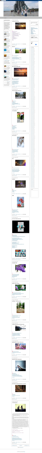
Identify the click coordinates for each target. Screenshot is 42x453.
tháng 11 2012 (32, 150)
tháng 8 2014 (32, 127)
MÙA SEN (8, 32)
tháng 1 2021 (32, 60)
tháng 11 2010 (32, 176)
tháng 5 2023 (32, 50)
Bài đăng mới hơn (14, 445)
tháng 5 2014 (32, 130)
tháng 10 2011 (32, 164)
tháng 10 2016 (32, 99)
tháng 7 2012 (32, 154)
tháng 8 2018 (32, 75)
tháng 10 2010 (32, 177)
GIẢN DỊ (13, 179)
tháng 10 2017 (32, 86)
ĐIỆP (13, 195)
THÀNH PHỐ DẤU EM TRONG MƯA (18, 324)
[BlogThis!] (23, 106)
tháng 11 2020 (32, 61)
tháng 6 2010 (32, 181)
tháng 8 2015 (32, 114)
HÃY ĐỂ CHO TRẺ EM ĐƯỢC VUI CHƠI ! (19, 383)
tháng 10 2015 (32, 112)
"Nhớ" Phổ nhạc (8, 81)
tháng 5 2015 (32, 117)
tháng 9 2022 (32, 52)
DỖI (12, 158)
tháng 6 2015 (32, 116)
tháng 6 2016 (32, 103)
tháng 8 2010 (32, 179)
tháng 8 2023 (32, 48)
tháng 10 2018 (32, 73)
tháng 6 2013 (32, 142)
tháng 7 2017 (32, 89)
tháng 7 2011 (32, 167)
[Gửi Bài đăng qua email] (21, 106)
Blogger (24, 451)
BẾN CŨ (13, 46)
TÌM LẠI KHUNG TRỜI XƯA (16, 90)
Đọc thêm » (13, 60)
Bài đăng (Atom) (21, 447)
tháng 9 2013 (32, 139)
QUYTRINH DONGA (6, 2)
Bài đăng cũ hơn (27, 445)
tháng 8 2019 (32, 65)
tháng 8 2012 (32, 153)
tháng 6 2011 (32, 168)
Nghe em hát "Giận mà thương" (8, 76)
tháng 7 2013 (32, 141)
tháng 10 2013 (32, 138)
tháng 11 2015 (32, 111)
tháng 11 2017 (32, 85)
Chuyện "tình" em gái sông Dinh (8, 44)
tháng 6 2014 (32, 129)
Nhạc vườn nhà (15, 259)
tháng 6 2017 (32, 90)
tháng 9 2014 (32, 126)
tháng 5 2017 (32, 91)
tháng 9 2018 (32, 74)
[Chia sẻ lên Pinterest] (25, 106)
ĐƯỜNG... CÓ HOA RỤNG (16, 301)
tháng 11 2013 (32, 137)
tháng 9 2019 (32, 64)
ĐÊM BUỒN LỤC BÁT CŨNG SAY (17, 342)
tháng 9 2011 (32, 165)
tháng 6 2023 (32, 49)
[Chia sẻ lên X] (24, 106)
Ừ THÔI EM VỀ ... (15, 402)
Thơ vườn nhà (15, 107)
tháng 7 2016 (32, 102)
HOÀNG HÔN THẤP (15, 21)
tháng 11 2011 (32, 163)
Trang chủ (20, 445)
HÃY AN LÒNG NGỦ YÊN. (16, 218)
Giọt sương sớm (8, 70)
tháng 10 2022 (32, 51)
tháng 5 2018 (32, 78)
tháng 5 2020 (32, 62)
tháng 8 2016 (32, 101)
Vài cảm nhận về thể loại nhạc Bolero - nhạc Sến (6, 60)
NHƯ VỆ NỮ (14, 135)
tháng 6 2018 (32, 77)
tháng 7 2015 (32, 115)
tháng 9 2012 (32, 152)
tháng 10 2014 (32, 125)
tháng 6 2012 (32, 155)
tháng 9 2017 (32, 87)
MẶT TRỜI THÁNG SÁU (16, 66)
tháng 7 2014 (32, 128)
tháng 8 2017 (32, 88)
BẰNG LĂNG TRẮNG (15, 283)
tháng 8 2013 (32, 140)
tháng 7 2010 (32, 180)
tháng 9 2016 (32, 100)
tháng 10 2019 (32, 63)
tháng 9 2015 (32, 113)
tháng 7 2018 (32, 76)
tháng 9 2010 (32, 178)
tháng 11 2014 (32, 124)
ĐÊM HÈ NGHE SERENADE (17, 359)
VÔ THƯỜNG (14, 110)
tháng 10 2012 (32, 151)
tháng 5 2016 (32, 104)
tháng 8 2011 (32, 166)
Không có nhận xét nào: (18, 106)
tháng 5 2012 (32, 156)
